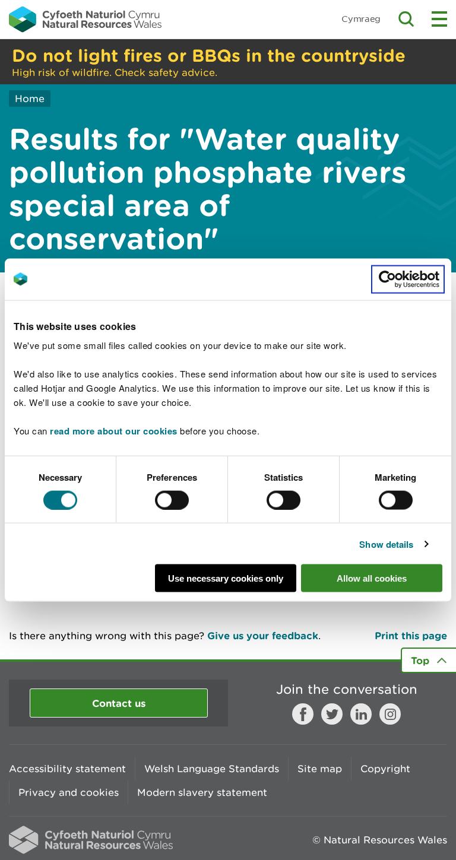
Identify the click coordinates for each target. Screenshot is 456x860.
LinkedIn (361, 714)
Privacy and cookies (68, 792)
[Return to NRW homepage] (85, 19)
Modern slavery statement (202, 792)
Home (30, 98)
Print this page (411, 635)
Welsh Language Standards (211, 769)
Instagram (390, 714)
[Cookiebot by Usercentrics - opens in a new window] (407, 279)
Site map (319, 769)
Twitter (332, 714)
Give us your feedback (262, 635)
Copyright (385, 769)
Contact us (118, 703)
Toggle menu (439, 19)
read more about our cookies (114, 430)
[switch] (172, 499)
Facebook (303, 714)
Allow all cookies (372, 578)
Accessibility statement (67, 769)
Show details (386, 543)
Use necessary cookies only (225, 578)
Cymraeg (361, 18)
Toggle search (406, 19)
